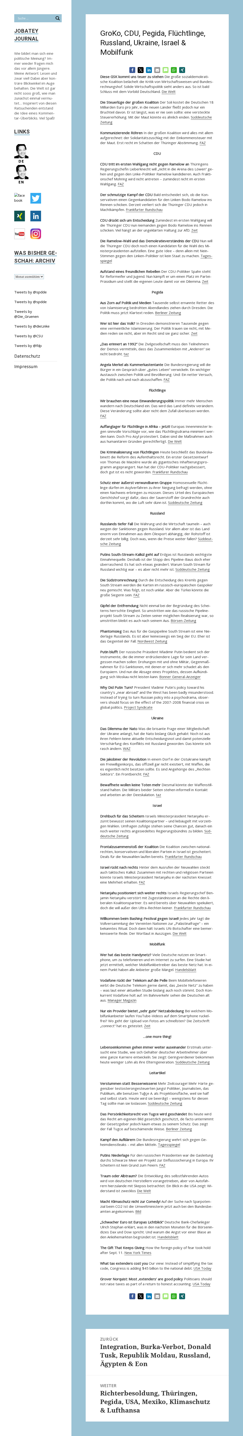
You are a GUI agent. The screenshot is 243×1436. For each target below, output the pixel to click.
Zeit (194, 230)
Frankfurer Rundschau (170, 472)
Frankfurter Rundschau (144, 209)
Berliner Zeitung (168, 312)
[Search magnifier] (58, 18)
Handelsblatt (185, 969)
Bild (138, 1211)
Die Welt (169, 91)
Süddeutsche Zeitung (185, 502)
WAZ (127, 748)
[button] (132, 70)
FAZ (203, 142)
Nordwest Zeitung (152, 641)
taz (126, 353)
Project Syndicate (138, 707)
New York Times (137, 1252)
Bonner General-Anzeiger (180, 676)
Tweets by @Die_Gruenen (26, 314)
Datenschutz (27, 356)
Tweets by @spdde (30, 292)
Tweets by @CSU (28, 335)
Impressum (25, 366)
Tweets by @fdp (28, 345)
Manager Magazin (121, 1000)
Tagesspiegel (169, 1144)
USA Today (202, 1268)
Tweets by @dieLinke (32, 326)
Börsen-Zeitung (183, 620)
